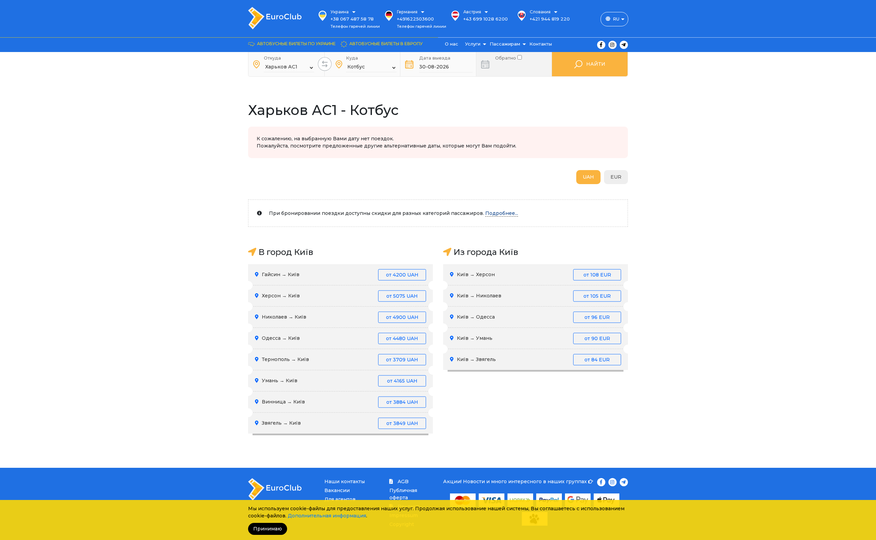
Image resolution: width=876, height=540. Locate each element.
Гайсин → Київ (339, 274)
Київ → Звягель (532, 359)
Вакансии (337, 490)
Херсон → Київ (339, 296)
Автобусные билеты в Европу (386, 43)
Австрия (472, 11)
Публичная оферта (403, 494)
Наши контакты (344, 481)
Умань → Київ (338, 380)
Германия (407, 11)
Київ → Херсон (533, 274)
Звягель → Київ (339, 423)
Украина (340, 11)
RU (616, 19)
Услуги (472, 44)
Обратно (506, 57)
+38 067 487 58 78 (352, 19)
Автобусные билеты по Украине (296, 43)
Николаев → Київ (339, 317)
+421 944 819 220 (550, 19)
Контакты (540, 44)
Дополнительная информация (327, 516)
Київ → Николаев (533, 296)
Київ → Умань (532, 338)
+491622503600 (415, 19)
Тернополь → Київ (339, 359)
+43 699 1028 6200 (485, 19)
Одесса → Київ (339, 338)
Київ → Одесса (532, 317)
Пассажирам (505, 44)
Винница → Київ (339, 402)
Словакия (540, 11)
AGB (402, 481)
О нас (451, 44)
